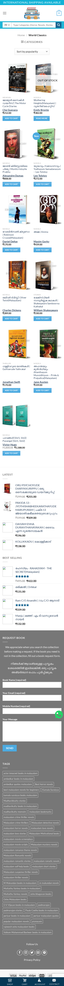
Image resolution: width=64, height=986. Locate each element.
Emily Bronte (41, 109)
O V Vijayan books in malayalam (19, 905)
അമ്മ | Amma (41, 232)
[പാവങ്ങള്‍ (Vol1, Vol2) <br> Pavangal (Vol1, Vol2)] (16, 415)
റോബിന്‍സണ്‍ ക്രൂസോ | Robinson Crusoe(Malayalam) (16, 234)
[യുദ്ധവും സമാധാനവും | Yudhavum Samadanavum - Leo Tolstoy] (47, 143)
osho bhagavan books (40, 894)
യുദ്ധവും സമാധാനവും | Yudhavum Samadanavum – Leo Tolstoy (47, 169)
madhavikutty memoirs (15, 811)
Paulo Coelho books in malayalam (41, 910)
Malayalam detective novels (45, 822)
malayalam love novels (42, 828)
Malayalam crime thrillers (16, 822)
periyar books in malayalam (17, 915)
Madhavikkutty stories (15, 800)
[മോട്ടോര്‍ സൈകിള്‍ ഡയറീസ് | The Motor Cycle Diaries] (16, 78)
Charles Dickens (12, 310)
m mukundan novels (49, 883)
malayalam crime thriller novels (19, 817)
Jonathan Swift (11, 381)
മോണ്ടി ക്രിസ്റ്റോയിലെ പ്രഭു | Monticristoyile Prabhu (15, 169)
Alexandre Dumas (13, 175)
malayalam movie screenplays (18, 839)
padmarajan (44, 905)
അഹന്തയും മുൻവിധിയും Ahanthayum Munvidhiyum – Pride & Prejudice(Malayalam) (46, 372)
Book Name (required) (14, 679)
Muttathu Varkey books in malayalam (22, 888)
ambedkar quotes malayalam (18, 784)
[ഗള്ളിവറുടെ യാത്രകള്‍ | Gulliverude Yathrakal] (16, 344)
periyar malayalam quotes (46, 915)
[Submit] (58, 25)
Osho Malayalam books (15, 899)
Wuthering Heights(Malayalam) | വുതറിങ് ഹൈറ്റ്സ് (45, 103)
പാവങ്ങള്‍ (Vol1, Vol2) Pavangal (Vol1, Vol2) (14, 439)
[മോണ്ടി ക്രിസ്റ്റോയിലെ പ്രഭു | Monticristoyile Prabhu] (16, 143)
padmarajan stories (13, 910)
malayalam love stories (15, 833)
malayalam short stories (44, 866)
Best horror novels (44, 784)
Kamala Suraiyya (50, 789)
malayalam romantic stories (17, 861)
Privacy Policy (32, 959)
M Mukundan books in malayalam (20, 883)
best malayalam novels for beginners (21, 789)
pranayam (37, 921)
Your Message (10, 719)
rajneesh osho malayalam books (19, 926)
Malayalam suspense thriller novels (21, 872)
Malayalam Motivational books (44, 833)
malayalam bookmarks (40, 811)
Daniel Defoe (10, 241)
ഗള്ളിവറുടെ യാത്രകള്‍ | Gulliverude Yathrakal (16, 368)
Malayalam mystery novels (44, 844)
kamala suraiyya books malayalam (20, 795)
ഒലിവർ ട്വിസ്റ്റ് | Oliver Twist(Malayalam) (14, 299)
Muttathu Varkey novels (15, 894)
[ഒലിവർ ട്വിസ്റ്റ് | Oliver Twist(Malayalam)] (16, 275)
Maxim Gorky (41, 241)
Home (21, 35)
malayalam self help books (16, 866)
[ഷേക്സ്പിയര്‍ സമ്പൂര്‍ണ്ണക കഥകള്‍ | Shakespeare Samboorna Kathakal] (47, 275)
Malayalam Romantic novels (17, 855)
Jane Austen (41, 381)
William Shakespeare (46, 310)
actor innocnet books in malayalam (20, 773)
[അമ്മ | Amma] (47, 209)
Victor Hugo (10, 444)
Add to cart (11, 118)
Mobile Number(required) (16, 706)
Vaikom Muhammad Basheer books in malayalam (28, 932)
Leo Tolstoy (40, 175)
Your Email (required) (14, 693)
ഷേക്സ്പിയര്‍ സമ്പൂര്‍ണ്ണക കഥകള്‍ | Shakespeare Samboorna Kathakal (46, 302)
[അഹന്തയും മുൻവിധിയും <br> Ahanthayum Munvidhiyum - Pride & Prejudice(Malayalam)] (47, 344)
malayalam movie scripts (16, 844)
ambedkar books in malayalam (18, 778)
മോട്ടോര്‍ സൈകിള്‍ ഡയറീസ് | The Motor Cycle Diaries (14, 103)
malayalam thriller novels (16, 877)
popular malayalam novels (16, 921)
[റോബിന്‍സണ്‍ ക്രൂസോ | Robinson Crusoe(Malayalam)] (16, 209)
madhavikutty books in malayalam (20, 806)
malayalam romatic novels (46, 861)
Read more (41, 118)
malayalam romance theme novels (20, 850)
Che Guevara (10, 109)
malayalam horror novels (16, 828)
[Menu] (5, 13)
